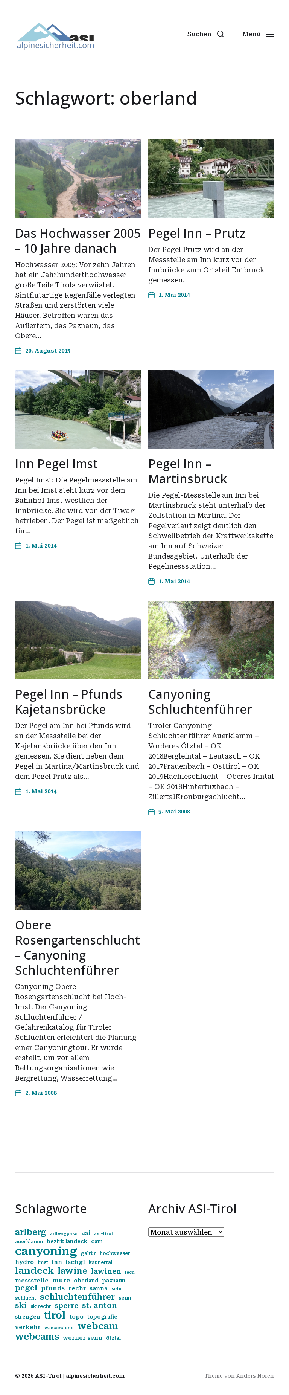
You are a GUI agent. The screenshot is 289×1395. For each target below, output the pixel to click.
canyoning (46, 1251)
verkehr (28, 1327)
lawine (72, 1271)
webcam (98, 1326)
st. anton (99, 1306)
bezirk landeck (67, 1241)
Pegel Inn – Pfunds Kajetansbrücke (68, 701)
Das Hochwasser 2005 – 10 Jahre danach (78, 240)
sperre (66, 1306)
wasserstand (59, 1327)
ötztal (113, 1338)
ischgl (75, 1262)
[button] (205, 34)
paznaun (113, 1280)
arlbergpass (64, 1233)
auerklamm (29, 1241)
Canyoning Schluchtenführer (200, 701)
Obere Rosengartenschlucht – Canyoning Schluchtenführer (77, 947)
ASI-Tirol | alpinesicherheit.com (80, 1376)
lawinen (106, 1271)
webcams (37, 1336)
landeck (34, 1270)
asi (85, 1232)
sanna (99, 1288)
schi (116, 1288)
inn (57, 1262)
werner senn (82, 1337)
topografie (102, 1317)
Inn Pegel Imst (56, 463)
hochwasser (115, 1253)
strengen (27, 1317)
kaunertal (101, 1262)
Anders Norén (255, 1376)
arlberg (30, 1232)
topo (76, 1316)
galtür (88, 1253)
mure (61, 1280)
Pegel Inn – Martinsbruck (187, 471)
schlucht (25, 1298)
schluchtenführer (77, 1297)
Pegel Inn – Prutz (196, 233)
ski (21, 1306)
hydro (24, 1262)
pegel (26, 1288)
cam (97, 1241)
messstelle (32, 1280)
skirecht (40, 1306)
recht (77, 1288)
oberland (86, 1280)
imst (43, 1262)
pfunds (53, 1288)
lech (130, 1272)
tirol (54, 1315)
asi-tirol (103, 1233)
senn (125, 1298)
